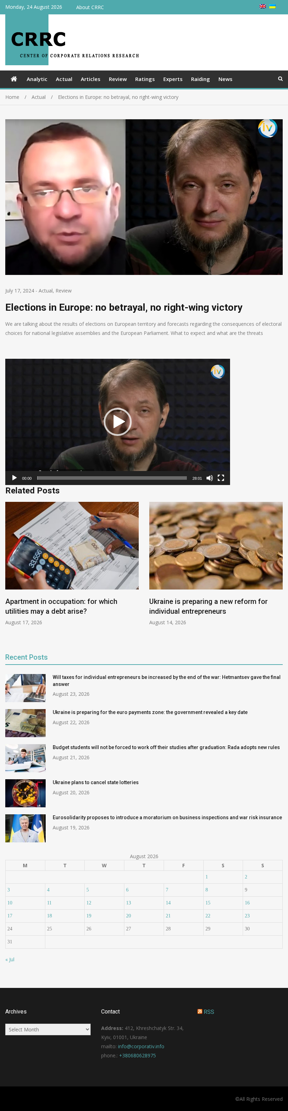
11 (49, 902)
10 (9, 902)
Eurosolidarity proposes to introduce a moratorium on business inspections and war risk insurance (167, 817)
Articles (90, 78)
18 (49, 915)
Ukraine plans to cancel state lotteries (96, 782)
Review (118, 78)
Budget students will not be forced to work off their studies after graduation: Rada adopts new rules (166, 747)
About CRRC (90, 7)
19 (88, 915)
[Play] (14, 478)
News (225, 78)
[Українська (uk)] (272, 6)
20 (128, 915)
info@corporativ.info (141, 1046)
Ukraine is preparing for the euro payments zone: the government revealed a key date (150, 712)
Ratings (145, 78)
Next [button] (278, 572)
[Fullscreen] (220, 478)
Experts (173, 78)
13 (128, 902)
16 (247, 902)
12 (88, 902)
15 (207, 902)
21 (168, 915)
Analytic (37, 78)
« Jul (9, 959)
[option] (72, 564)
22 (207, 915)
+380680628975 (137, 1055)
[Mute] (209, 478)
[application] (117, 422)
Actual (64, 78)
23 (247, 915)
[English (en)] (263, 6)
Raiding (200, 78)
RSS (209, 1012)
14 (168, 902)
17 (9, 915)
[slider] (112, 478)
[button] (118, 422)
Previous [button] (10, 572)
